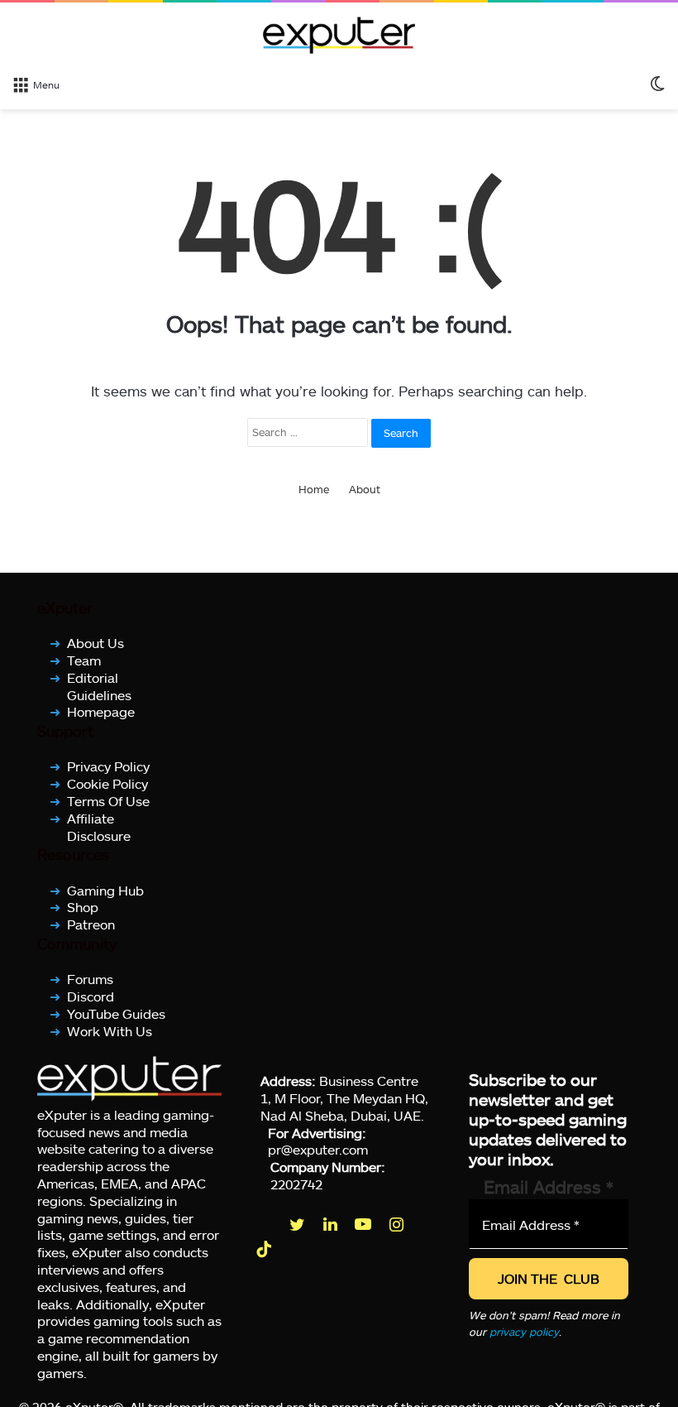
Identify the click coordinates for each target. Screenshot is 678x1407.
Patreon (91, 924)
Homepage (101, 711)
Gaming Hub (105, 889)
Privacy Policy (108, 766)
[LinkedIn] (331, 1224)
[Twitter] (298, 1224)
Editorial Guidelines (99, 686)
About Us (95, 643)
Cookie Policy (107, 783)
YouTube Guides (116, 1012)
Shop (82, 907)
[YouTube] (365, 1224)
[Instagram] (398, 1224)
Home (313, 489)
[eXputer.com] (339, 34)
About (364, 489)
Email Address (549, 1186)
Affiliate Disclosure (99, 826)
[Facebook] (265, 1224)
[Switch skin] (657, 83)
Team (84, 660)
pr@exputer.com (318, 1149)
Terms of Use (108, 801)
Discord (90, 996)
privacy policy (524, 1331)
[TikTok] (265, 1249)
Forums (90, 979)
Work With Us (109, 1030)
